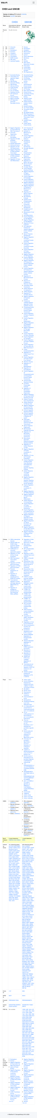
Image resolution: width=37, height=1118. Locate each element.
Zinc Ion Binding (14, 90)
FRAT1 (32, 900)
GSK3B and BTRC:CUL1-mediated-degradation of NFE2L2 (27, 659)
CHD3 (15, 21)
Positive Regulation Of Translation (28, 337)
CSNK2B (31, 876)
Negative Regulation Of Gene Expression (29, 183)
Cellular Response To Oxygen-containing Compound (28, 473)
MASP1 (24, 924)
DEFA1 (31, 882)
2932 (23, 991)
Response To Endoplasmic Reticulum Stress (28, 282)
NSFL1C (28, 939)
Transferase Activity (29, 93)
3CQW (23, 1020)
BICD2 (23, 862)
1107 (10, 991)
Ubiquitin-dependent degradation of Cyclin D (29, 642)
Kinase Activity (27, 92)
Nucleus (12, 48)
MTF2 (23, 929)
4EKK (32, 1033)
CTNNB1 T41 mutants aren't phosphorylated (27, 600)
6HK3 (23, 1045)
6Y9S (23, 1048)
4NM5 (26, 1036)
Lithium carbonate (28, 798)
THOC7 (15, 890)
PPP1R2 (24, 947)
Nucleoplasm (13, 50)
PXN (23, 955)
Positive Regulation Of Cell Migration (28, 217)
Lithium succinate (28, 796)
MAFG (18, 868)
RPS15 (28, 960)
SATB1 (13, 882)
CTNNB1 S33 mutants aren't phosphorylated (27, 586)
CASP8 (15, 851)
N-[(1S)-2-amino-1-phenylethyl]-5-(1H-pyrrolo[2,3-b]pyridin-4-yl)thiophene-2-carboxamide (29, 759)
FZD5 (27, 902)
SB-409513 (26, 689)
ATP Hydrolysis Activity (14, 94)
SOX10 (32, 966)
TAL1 (18, 888)
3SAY (23, 1028)
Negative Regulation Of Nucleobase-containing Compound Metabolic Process (15, 1073)
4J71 (29, 1034)
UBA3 (10, 897)
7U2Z (30, 1050)
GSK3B (28, 21)
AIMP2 (18, 846)
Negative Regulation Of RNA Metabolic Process (29, 1098)
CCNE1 (24, 868)
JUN (32, 911)
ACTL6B (24, 847)
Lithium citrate (27, 795)
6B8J (29, 1042)
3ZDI (29, 1028)
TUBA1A (32, 977)
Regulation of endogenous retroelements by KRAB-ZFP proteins (15, 576)
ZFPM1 (28, 985)
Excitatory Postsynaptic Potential (27, 385)
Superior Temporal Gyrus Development (29, 400)
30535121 (12, 806)
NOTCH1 (24, 938)
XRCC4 (16, 899)
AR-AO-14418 (27, 690)
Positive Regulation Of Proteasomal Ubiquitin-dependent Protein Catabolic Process (29, 271)
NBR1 (30, 932)
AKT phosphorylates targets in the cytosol (29, 550)
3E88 (23, 1022)
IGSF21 (31, 910)
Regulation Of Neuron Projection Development (28, 193)
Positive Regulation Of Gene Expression (29, 180)
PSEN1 (24, 952)
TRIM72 (24, 977)
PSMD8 (28, 952)
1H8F (27, 1009)
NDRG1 (28, 933)
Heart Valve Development (27, 145)
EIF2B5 (29, 891)
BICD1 (32, 860)
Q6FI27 (24, 1006)
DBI (28, 879)
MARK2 (32, 922)
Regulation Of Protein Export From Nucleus (29, 354)
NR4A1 (17, 871)
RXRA (32, 961)
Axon (25, 59)
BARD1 (15, 847)
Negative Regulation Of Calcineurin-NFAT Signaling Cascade (29, 396)
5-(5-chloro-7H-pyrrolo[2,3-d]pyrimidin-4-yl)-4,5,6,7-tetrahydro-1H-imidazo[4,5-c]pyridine (27, 743)
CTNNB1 (27, 877)
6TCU (26, 1047)
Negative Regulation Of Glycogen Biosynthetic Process (29, 330)
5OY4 (23, 1042)
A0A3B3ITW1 (25, 1005)
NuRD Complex (14, 58)
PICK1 (27, 944)
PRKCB (28, 949)
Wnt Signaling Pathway (27, 197)
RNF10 (10, 880)
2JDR (29, 1015)
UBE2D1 (24, 978)
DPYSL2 (24, 888)
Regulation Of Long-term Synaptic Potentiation (29, 456)
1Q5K (29, 1014)
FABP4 (13, 857)
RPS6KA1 (24, 961)
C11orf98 (24, 865)
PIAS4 (10, 874)
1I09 (30, 1009)
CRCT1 (13, 852)
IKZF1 (14, 863)
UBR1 (28, 978)
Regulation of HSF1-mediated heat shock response (29, 555)
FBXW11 (24, 899)
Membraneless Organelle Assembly (29, 429)
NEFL (10, 871)
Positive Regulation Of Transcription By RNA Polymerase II (28, 346)
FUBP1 (10, 858)
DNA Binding (13, 81)
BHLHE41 (27, 860)
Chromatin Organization (13, 133)
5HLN (26, 1039)
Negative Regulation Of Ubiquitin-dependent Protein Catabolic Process (29, 517)
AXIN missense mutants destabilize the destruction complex (28, 612)
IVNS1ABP (15, 865)
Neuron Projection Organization (28, 426)
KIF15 (10, 866)
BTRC (30, 862)
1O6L (29, 1011)
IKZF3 (17, 863)
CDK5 (31, 868)
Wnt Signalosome (28, 72)
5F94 (33, 1037)
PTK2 (31, 952)
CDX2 (23, 869)
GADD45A (15, 858)
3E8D (26, 1022)
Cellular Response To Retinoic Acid (28, 403)
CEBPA (27, 869)
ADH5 (15, 846)
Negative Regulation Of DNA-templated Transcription (15, 151)
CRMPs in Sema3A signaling (28, 558)
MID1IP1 (24, 927)
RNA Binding (13, 84)
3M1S (32, 1023)
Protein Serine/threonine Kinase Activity (28, 84)
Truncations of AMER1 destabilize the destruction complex (28, 618)
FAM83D (29, 896)
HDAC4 (27, 907)
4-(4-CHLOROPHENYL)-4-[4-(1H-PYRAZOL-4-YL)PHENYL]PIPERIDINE (29, 767)
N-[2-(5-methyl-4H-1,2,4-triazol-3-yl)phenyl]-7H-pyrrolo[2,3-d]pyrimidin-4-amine (28, 734)
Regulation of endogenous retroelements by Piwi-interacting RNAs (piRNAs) (14, 591)
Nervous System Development (28, 164)
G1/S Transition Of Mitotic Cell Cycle (28, 128)
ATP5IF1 (11, 847)
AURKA (24, 855)
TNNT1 (16, 891)
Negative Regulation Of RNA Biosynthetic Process (15, 1079)
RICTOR (24, 958)
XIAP (29, 982)
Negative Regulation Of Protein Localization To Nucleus (29, 451)
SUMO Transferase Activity (15, 1092)
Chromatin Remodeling (13, 136)
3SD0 (26, 1028)
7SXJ (26, 1050)
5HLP (29, 1039)
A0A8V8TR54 (12, 1005)
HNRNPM (24, 908)
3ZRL (23, 1029)
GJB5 (30, 904)
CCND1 (30, 866)
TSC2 (28, 977)
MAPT (28, 922)
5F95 (23, 1039)
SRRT (13, 886)
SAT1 (10, 882)
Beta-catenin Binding (29, 90)
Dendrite (26, 61)
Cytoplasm (13, 53)
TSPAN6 (11, 896)
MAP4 (28, 921)
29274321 (26, 812)
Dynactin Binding (28, 106)
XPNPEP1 (24, 983)
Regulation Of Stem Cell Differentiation (15, 159)
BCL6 (19, 847)
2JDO (26, 1015)
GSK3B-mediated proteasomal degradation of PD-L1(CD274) (28, 674)
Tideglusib (26, 793)
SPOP (10, 886)
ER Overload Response (27, 155)
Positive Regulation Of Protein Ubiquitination (28, 251)
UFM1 (27, 980)
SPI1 (23, 968)
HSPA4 (24, 910)
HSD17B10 (11, 862)
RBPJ (23, 957)
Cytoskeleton (13, 56)
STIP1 (17, 886)
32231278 (12, 812)
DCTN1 (24, 880)
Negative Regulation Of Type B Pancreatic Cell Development (29, 523)
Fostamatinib (27, 792)
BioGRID (12, 16)
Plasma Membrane (28, 56)
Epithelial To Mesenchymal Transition (27, 132)
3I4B (26, 1023)
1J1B (32, 1009)
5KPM (30, 1040)
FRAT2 (24, 902)
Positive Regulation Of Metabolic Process (28, 1084)
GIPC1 (26, 904)
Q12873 (11, 1006)
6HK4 (26, 1045)
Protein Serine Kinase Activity (27, 124)
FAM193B (24, 896)
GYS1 (23, 907)
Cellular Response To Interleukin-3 (28, 289)
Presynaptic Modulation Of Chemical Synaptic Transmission (28, 422)
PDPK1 (31, 941)
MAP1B (24, 919)
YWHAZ (24, 985)
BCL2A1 (31, 857)
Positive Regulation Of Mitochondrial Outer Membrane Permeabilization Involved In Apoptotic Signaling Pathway (28, 464)
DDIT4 (23, 882)
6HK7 (29, 1045)
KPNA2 (14, 866)
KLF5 (23, 916)
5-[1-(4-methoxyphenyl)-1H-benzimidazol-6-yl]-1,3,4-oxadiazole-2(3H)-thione (29, 715)
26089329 (12, 802)
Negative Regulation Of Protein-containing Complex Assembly (29, 239)
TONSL (24, 975)
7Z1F (29, 1051)
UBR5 (31, 978)
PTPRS (11, 877)
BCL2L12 (29, 858)
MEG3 (27, 925)
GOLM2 (24, 905)
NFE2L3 (24, 936)
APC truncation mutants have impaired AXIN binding (27, 605)
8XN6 (23, 1056)
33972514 (26, 818)
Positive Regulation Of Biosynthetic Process (28, 1093)
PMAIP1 (24, 946)
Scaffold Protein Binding (28, 121)
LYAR (31, 918)
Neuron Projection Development (28, 234)
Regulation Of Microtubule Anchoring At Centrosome (27, 434)
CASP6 (10, 851)
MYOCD (30, 930)
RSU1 (29, 961)
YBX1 (29, 983)
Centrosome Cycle (15, 145)
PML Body (13, 59)
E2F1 (28, 890)
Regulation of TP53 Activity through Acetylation (15, 555)
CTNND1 (24, 879)
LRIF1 (10, 868)
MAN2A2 (11, 869)
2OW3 (26, 1017)
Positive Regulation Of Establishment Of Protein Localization (29, 511)
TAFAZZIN (24, 971)
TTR (14, 896)
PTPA (26, 953)
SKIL (13, 885)
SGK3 (32, 963)
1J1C (23, 1011)
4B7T (26, 1033)
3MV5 (23, 1025)
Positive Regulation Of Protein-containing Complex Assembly (29, 245)
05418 (23, 995)
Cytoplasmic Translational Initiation (27, 142)
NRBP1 (24, 939)
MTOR (27, 929)
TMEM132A (25, 974)
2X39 (23, 1019)
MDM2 (31, 924)
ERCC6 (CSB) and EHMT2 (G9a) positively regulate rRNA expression (15, 545)
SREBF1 (32, 968)
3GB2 (23, 1023)
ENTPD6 (30, 893)
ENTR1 (18, 855)
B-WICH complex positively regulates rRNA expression (28, 578)
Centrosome (13, 55)
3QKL (30, 1026)
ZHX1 (13, 900)
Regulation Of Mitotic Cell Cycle (28, 161)
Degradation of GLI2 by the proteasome (29, 622)
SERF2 (10, 883)
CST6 (23, 877)
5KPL (26, 1040)
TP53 (10, 893)
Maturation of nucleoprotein (27, 650)
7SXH (23, 1050)
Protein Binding (14, 87)
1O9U (32, 1011)
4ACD (23, 1031)
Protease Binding (28, 76)
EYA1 (27, 894)
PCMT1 (14, 872)
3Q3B (23, 1026)
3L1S (29, 1023)
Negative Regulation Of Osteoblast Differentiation (29, 324)
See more (11, 1101)
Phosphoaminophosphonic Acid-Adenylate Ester (29, 703)
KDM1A (24, 913)
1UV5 (23, 1015)
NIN (31, 936)
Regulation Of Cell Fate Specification (14, 147)
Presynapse (27, 66)
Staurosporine (27, 692)
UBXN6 (24, 980)
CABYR (29, 865)
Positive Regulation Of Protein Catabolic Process (29, 341)
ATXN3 (28, 854)
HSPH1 (16, 862)
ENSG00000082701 (27, 1000)
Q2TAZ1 (15, 1006)
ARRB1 (24, 852)
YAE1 (10, 900)
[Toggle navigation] (33, 2)
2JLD (33, 1015)
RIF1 (19, 879)
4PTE (26, 1037)
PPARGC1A (30, 946)
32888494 (26, 827)
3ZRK (32, 1028)
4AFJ (23, 1033)
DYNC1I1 (24, 890)
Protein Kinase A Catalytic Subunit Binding (28, 103)
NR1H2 (13, 871)
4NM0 (32, 1034)
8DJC (29, 1053)
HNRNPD (31, 907)
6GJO (23, 1043)
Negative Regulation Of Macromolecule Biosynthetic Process (15, 1097)
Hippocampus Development (27, 206)
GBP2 (30, 902)
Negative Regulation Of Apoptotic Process (29, 297)
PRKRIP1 (28, 950)
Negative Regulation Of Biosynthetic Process (15, 1088)
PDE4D (27, 941)
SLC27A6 (17, 885)
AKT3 (23, 851)
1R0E (32, 1014)
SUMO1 (11, 888)
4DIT (29, 1033)
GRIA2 (32, 905)
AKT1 (28, 849)
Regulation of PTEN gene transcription (15, 563)
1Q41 (23, 1014)
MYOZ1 (24, 932)
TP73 (13, 893)
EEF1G (32, 890)
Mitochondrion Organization (27, 158)
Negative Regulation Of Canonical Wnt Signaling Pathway (29, 407)
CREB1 (17, 852)
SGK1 (29, 963)
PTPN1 (30, 953)
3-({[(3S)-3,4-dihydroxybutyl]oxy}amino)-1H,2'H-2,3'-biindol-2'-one (29, 752)
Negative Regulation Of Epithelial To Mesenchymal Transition (29, 188)
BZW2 (23, 863)
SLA (23, 964)
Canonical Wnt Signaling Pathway (28, 381)
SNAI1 (23, 966)
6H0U (30, 1043)
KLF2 (32, 915)
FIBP (31, 899)
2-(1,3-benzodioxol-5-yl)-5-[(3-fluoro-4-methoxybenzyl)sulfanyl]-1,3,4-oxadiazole (29, 708)
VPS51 (26, 982)
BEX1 (23, 860)
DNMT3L (28, 886)
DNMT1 (24, 886)
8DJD (23, 1054)
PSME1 (16, 876)
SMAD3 (27, 964)
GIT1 (19, 858)
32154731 (26, 824)
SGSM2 (18, 883)
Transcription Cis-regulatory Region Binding (14, 78)
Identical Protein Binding (14, 1067)
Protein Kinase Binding (27, 96)
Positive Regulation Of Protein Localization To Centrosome (28, 506)
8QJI (32, 1054)
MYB (17, 869)
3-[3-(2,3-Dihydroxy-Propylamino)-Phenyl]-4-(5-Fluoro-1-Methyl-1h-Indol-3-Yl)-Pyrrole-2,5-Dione (29, 684)
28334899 (30, 806)
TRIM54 (11, 894)
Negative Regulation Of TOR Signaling (29, 255)
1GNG (23, 1009)
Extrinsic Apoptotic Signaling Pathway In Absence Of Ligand (28, 415)
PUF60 (14, 877)
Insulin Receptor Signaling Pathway (28, 169)
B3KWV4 (18, 1005)
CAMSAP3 (25, 866)
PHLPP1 (29, 943)
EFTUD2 (24, 891)
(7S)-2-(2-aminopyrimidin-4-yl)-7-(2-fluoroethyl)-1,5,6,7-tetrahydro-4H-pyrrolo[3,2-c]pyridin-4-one (29, 724)
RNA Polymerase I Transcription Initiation (15, 559)
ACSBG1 (27, 846)
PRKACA (29, 947)
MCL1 (27, 924)
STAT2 (24, 969)
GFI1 (23, 904)
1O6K (26, 1011)
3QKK (26, 1026)
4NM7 (30, 1036)
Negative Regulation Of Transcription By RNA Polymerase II (15, 129)
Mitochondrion (27, 51)
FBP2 (17, 857)
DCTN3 (32, 880)
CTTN (14, 855)
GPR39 (28, 905)
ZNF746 (24, 988)
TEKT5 (24, 972)
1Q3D (26, 1012)
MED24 (24, 925)
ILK (27, 911)
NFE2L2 (29, 935)
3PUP (30, 1025)
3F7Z (29, 1022)
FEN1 (28, 899)
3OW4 (27, 1025)
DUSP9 (32, 888)
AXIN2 (31, 855)
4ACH (30, 1031)
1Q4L (26, 1014)
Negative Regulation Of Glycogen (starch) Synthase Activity (29, 528)
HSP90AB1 (30, 908)
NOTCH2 (29, 938)
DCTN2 (28, 880)
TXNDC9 (18, 896)
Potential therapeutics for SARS (14, 570)
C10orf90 (28, 863)
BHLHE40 (11, 849)
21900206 (23, 14)
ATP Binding (13, 89)
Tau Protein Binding (28, 108)
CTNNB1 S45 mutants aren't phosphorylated (27, 595)
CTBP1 (10, 855)
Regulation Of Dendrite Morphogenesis (27, 364)
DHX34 (28, 883)
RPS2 (31, 960)
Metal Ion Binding (14, 98)
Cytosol (26, 55)
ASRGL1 (28, 852)
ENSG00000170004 (14, 1000)
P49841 (31, 1005)
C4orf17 (16, 849)
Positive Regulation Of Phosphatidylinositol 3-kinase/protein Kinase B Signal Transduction (29, 375)
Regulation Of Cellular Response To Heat (28, 446)
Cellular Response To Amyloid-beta (28, 501)
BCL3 (32, 858)
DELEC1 (24, 883)
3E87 (30, 1020)
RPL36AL (29, 958)
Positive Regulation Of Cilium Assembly (29, 334)
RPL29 (14, 880)
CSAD (27, 876)
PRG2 (16, 874)
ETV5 (10, 857)
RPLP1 (24, 960)
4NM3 (23, 1036)
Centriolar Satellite (14, 61)
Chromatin (12, 47)
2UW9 (30, 1017)
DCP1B (31, 879)
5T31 (26, 1042)
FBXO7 (32, 897)
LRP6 (23, 918)
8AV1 (26, 1053)
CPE (10, 852)
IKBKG (24, 911)
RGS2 (15, 879)
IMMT (10, 865)
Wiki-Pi (4, 2)
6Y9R (32, 1047)
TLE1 (27, 972)
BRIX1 (27, 862)
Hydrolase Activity (14, 92)
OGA (32, 939)
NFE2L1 (24, 935)
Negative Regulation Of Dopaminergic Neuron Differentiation (29, 496)
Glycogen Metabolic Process (29, 149)
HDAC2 (18, 840)
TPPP (30, 975)
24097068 (26, 802)
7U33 (23, 1051)
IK (11, 863)
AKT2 (31, 849)
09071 (10, 995)
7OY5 (29, 1048)
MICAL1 (32, 925)
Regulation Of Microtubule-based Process (28, 277)
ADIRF (32, 847)
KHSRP (28, 913)
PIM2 (30, 944)
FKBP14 (24, 900)
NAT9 (27, 932)
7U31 (33, 1050)
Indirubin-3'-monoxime (26, 694)
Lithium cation (27, 679)
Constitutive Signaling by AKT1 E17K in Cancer (28, 631)
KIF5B (29, 915)
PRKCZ (32, 949)
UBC (13, 897)
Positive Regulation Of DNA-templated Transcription (15, 156)
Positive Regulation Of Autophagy (28, 177)
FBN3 (23, 897)
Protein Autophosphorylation (29, 350)
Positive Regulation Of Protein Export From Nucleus (28, 358)
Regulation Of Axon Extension (28, 223)
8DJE (26, 1054)
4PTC (23, 1037)
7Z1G (32, 1051)
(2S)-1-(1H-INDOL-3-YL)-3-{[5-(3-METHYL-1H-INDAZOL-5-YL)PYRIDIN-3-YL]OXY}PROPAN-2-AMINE (29, 785)
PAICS (10, 872)
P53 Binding (27, 78)
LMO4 (26, 916)
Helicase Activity (14, 86)
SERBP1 (18, 882)
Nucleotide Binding (15, 75)
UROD (10, 899)
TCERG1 (11, 890)
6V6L (29, 1047)
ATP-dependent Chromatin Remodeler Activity (15, 101)
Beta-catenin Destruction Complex (29, 63)
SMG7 (30, 964)
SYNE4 (28, 969)
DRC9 (28, 888)
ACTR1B (11, 846)
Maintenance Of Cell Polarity (29, 212)
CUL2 (15, 840)
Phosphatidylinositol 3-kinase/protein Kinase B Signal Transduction (29, 309)
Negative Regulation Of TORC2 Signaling (29, 491)
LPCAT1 (31, 916)
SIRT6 (10, 885)
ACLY (23, 846)
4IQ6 (23, 1034)
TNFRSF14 (11, 891)
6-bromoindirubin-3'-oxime (28, 697)
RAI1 (30, 955)
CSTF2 (15, 854)
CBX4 (18, 851)
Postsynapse (27, 67)
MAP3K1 (28, 919)
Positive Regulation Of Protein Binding (28, 258)
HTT (10, 863)
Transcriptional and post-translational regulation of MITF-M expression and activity (29, 667)
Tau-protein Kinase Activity (28, 110)
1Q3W (30, 1012)
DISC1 (32, 883)
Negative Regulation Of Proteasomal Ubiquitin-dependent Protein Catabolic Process (29, 263)
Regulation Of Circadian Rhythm (28, 294)
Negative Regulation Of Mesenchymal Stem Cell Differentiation (29, 534)
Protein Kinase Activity (27, 80)
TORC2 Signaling (28, 291)
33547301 (26, 835)
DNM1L (29, 885)
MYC (23, 930)
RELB (30, 957)
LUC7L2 (14, 868)
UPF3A (31, 980)
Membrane (26, 58)
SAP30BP (24, 963)
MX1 (15, 869)
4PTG (29, 1037)
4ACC (30, 1029)
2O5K (23, 1017)
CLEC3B (27, 872)
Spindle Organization (15, 143)
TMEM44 (30, 974)
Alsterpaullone (27, 700)
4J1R (26, 1034)
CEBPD (31, 869)
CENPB (28, 871)
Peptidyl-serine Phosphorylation (28, 200)
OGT (23, 941)
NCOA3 (24, 933)
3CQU (29, 1019)
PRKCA (24, 949)
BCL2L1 (24, 858)
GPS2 (10, 860)
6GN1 (26, 1043)
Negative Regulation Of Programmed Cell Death (29, 1060)
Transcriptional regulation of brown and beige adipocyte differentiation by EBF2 (15, 583)
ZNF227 (28, 986)
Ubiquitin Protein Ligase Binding (28, 99)
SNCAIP (28, 966)
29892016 (12, 809)
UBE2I (16, 897)
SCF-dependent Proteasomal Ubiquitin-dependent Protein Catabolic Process (29, 229)
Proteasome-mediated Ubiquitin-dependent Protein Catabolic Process (28, 303)
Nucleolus (12, 51)
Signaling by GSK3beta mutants (28, 582)
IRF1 (29, 911)
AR (31, 851)
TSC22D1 (15, 894)
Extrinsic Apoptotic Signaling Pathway (28, 410)
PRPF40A (11, 876)
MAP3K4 (24, 921)
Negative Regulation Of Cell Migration (29, 220)
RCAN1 (27, 957)
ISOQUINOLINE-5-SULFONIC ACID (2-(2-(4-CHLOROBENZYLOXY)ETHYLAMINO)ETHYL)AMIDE (29, 775)
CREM (23, 876)
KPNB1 (18, 866)
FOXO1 (28, 900)
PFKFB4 (24, 943)
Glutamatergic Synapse (27, 69)
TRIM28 (17, 893)
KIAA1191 (24, 915)
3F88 (32, 1022)
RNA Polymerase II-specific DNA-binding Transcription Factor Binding (29, 116)
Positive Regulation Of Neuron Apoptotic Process (29, 315)
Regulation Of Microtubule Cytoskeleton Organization (27, 390)
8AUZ (23, 1053)
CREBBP (11, 854)
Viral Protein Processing (27, 203)
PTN (19, 876)
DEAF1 (27, 882)
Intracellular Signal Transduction (28, 286)
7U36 (26, 1051)
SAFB (17, 880)
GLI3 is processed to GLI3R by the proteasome (29, 626)
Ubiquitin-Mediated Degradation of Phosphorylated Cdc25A (28, 637)
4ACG (26, 1031)
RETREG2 (11, 879)
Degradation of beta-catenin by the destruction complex (29, 541)
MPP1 (31, 927)
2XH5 (26, 1019)
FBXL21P (27, 897)
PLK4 (13, 874)
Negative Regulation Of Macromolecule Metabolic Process (29, 1088)
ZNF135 (24, 986)
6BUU (32, 1042)
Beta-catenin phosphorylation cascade (28, 545)
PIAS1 (18, 872)
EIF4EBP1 (25, 893)
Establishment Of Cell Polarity (28, 209)
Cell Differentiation (28, 215)
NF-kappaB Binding (28, 112)
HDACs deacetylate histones (15, 540)
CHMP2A (11, 840)
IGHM (27, 910)
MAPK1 (24, 922)
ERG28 (24, 894)
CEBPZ (24, 871)
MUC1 (30, 929)
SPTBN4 (27, 968)
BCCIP (27, 857)
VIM (13, 899)
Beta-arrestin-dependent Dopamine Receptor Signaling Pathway (29, 440)
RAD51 (18, 877)
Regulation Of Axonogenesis (27, 368)
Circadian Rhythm (28, 167)
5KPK (23, 1040)
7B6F (26, 1048)
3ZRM (26, 1029)
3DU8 (27, 1020)
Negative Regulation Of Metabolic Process (29, 1071)
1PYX (23, 1012)
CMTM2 (32, 872)
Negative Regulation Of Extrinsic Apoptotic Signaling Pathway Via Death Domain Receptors (29, 480)
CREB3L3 (28, 874)
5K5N (32, 1039)
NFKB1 (28, 936)
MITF (28, 927)
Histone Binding (14, 97)
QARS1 (27, 955)
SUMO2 (15, 888)
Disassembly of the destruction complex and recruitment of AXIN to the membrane (29, 564)
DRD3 (23, 840)
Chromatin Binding (14, 83)
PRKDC (24, 950)
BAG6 (23, 857)
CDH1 (27, 868)
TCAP (29, 971)
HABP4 (18, 860)
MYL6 (26, 930)
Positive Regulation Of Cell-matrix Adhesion (28, 137)
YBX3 (32, 983)
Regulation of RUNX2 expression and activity (28, 647)
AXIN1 (28, 855)
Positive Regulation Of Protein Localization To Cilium (28, 487)
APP (29, 851)
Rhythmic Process (28, 362)
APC (26, 851)
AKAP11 (24, 849)
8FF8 (29, 1054)
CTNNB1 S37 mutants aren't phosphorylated (27, 590)
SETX (14, 883)
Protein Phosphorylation (28, 152)
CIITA (23, 872)
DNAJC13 (24, 885)
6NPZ (23, 1047)
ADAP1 (28, 847)
